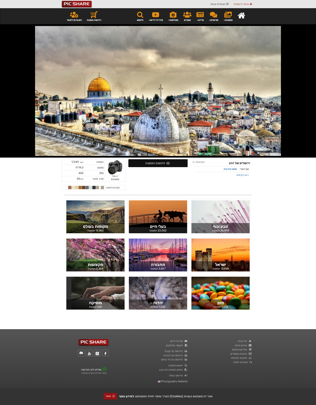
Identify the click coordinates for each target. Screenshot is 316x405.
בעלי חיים (158, 226)
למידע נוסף (126, 396)
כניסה (242, 4)
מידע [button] (201, 20)
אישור (108, 396)
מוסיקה (95, 302)
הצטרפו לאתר (74, 20)
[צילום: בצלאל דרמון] (95, 257)
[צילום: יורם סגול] (158, 213)
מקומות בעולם (95, 226)
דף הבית (243, 341)
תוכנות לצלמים (239, 357)
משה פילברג (230, 169)
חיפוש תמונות (176, 365)
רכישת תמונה (94, 20)
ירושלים (245, 175)
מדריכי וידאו (177, 341)
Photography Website (174, 381)
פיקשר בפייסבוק (175, 345)
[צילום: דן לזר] (158, 258)
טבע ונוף (220, 226)
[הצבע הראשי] (102, 187)
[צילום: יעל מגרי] (220, 219)
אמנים (187, 20)
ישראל (220, 264)
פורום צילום (241, 345)
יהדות (158, 302)
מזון (220, 302)
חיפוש (140, 20)
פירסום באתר (176, 375)
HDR (238, 175)
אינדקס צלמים (240, 349)
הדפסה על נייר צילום (172, 359)
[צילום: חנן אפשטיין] (95, 219)
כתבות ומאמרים (239, 353)
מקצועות (95, 264)
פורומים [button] (214, 20)
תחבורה (158, 264)
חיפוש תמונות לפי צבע (171, 369)
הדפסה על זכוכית (173, 355)
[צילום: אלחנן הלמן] (158, 295)
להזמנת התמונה (155, 163)
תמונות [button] (229, 20)
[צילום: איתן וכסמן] (220, 295)
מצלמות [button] (174, 20)
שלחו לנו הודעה (91, 369)
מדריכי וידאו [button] (156, 20)
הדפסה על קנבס (174, 351)
